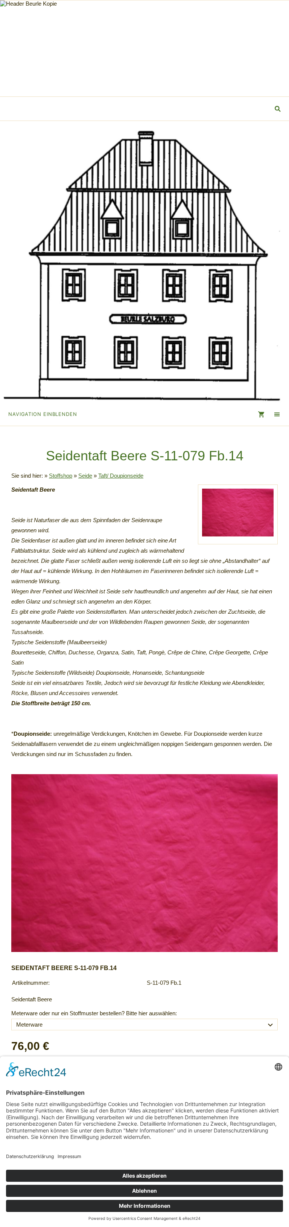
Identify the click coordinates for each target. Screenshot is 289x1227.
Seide (85, 475)
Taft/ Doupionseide (120, 475)
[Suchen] (277, 108)
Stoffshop (60, 475)
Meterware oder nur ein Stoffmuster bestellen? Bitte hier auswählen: (94, 1013)
